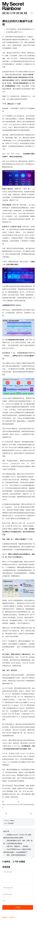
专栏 (17, 13)
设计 (8, 13)
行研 (13, 13)
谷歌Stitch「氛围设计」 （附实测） (18, 846)
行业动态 (11, 823)
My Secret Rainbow (13, 6)
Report (12, 820)
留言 (25, 13)
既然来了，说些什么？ (9, 917)
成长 (21, 13)
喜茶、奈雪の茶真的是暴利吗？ (17, 855)
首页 (4, 13)
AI (10, 13)
